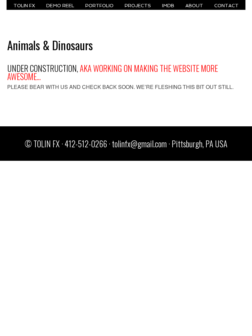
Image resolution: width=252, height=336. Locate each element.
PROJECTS (138, 5)
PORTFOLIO (99, 5)
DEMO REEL (60, 5)
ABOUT (194, 5)
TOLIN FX (24, 5)
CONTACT (226, 5)
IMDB (168, 5)
